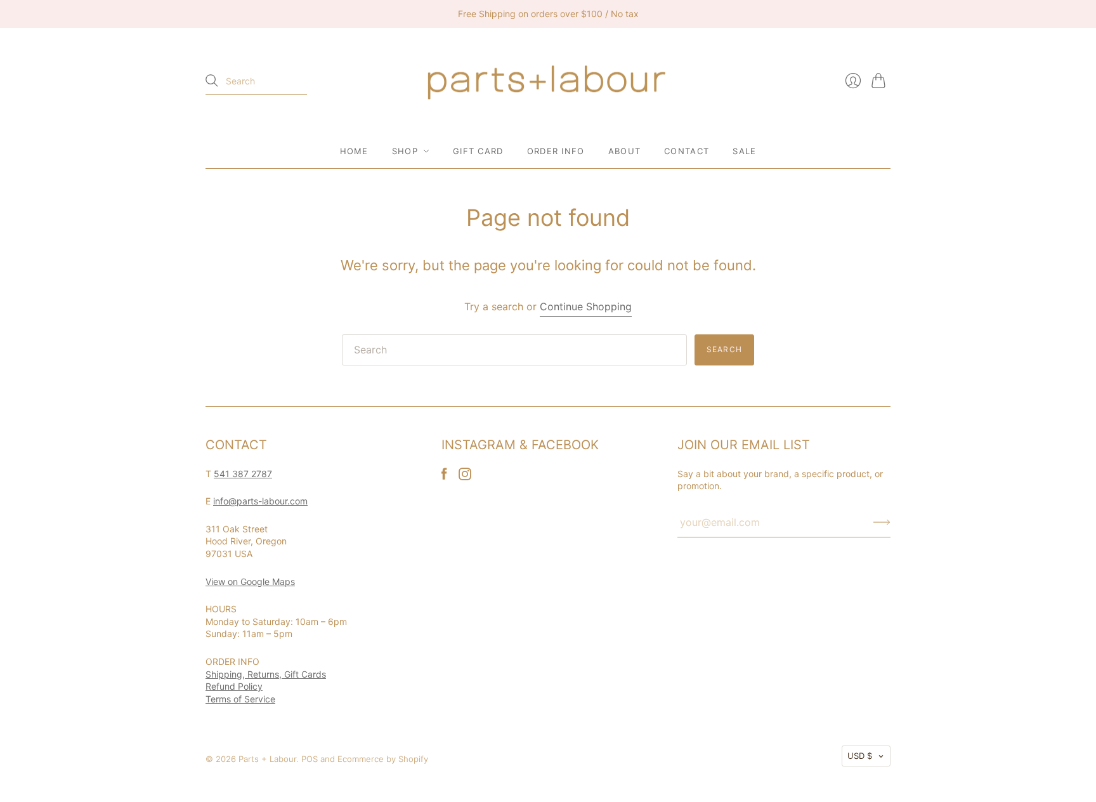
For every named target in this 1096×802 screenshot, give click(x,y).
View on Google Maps (250, 581)
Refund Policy (234, 686)
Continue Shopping (586, 306)
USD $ (859, 756)
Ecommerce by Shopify (382, 759)
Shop (405, 151)
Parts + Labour (267, 759)
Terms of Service (240, 699)
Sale (744, 151)
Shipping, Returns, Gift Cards (266, 674)
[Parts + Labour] (548, 81)
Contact (686, 151)
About (624, 151)
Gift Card (478, 151)
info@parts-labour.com (260, 501)
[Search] (212, 80)
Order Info (556, 151)
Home (354, 151)
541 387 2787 (243, 473)
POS (309, 759)
